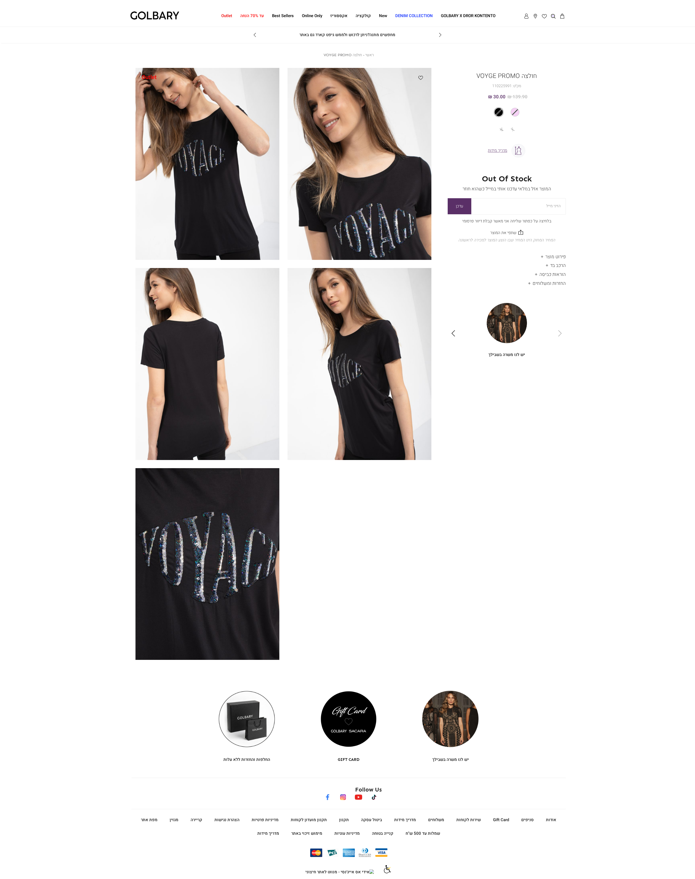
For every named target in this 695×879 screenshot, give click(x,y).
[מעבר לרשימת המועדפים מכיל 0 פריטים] (544, 16)
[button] (562, 16)
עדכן (459, 206)
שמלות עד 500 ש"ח (423, 833)
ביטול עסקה (371, 820)
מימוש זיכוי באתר (306, 833)
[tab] (507, 255)
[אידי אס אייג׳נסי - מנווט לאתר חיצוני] (339, 872)
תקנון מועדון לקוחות (309, 820)
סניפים (527, 820)
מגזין (174, 820)
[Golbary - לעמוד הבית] (154, 19)
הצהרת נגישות (226, 820)
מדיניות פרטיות (265, 820)
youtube (358, 796)
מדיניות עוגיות (347, 833)
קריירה (196, 820)
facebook (327, 796)
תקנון (344, 820)
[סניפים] (535, 16)
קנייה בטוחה (382, 833)
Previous (440, 35)
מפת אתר (149, 820)
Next (255, 35)
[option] (515, 112)
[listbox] (507, 112)
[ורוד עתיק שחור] (507, 112)
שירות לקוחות (468, 820)
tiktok (374, 796)
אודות (551, 820)
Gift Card (501, 820)
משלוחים (436, 820)
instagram (343, 796)
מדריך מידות (405, 820)
